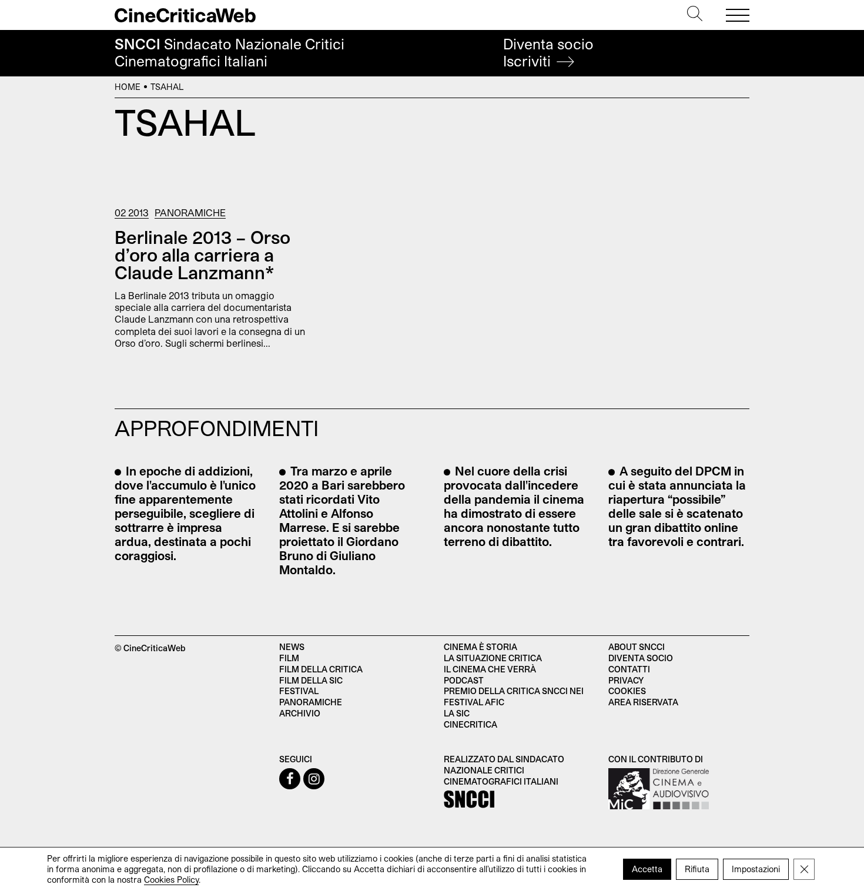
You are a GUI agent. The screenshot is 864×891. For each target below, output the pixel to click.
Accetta (647, 869)
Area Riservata (643, 702)
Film (289, 658)
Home (127, 87)
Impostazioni (756, 869)
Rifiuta (697, 869)
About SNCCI (636, 647)
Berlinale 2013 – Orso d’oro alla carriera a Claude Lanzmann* (202, 254)
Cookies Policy (171, 880)
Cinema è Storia (480, 647)
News (291, 647)
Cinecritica (470, 724)
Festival (299, 691)
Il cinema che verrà (490, 669)
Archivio (299, 713)
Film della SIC (311, 680)
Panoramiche (190, 212)
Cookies (627, 691)
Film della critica (321, 669)
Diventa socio (548, 52)
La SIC (457, 713)
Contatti (629, 669)
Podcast (464, 680)
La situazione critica (493, 658)
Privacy (626, 680)
